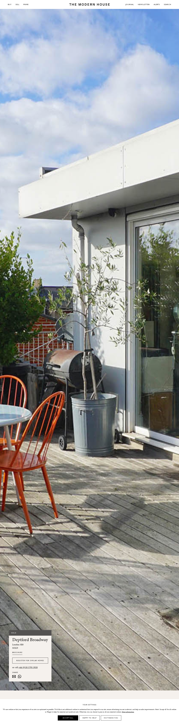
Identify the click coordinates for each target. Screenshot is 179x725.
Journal (129, 4)
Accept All (68, 718)
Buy (10, 4)
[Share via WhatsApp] (19, 676)
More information (128, 712)
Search (167, 4)
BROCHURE (17, 652)
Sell (18, 4)
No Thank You (111, 718)
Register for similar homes (30, 660)
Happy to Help (89, 718)
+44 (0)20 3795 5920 (28, 667)
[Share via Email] (14, 676)
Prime (26, 4)
